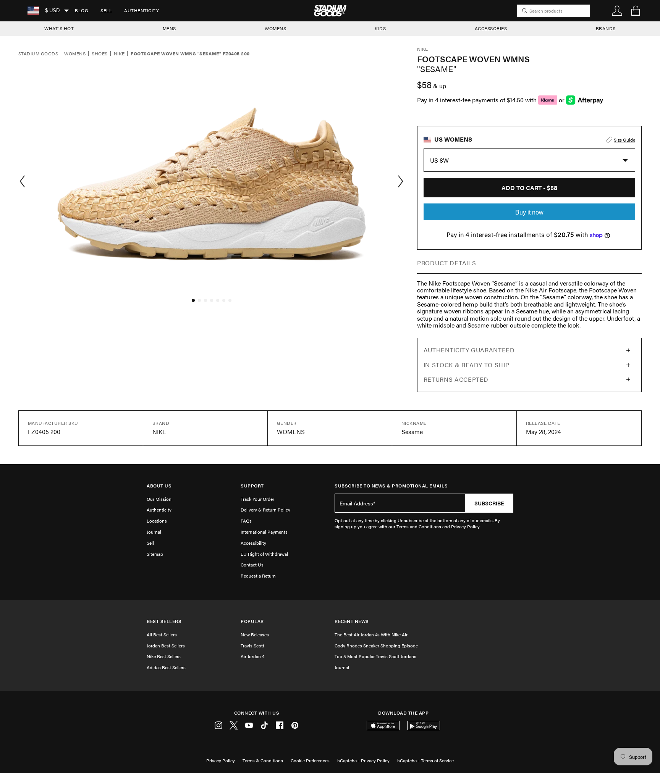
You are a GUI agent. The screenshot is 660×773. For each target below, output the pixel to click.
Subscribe (489, 503)
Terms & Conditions (263, 760)
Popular (252, 621)
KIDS (380, 28)
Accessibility (253, 542)
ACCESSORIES (491, 28)
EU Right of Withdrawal (264, 553)
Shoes (99, 53)
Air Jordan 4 (252, 656)
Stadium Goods (38, 53)
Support (252, 486)
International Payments (264, 531)
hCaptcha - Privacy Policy (363, 760)
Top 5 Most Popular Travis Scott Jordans (375, 656)
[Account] (617, 11)
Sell (106, 10)
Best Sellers (164, 621)
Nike (119, 53)
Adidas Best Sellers (166, 667)
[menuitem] (81, 10)
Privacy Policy (220, 760)
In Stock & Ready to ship (466, 364)
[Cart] (635, 11)
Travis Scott (252, 645)
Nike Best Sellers (164, 656)
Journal (154, 531)
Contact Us (252, 564)
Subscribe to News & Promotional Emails (391, 486)
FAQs (246, 520)
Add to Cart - (529, 187)
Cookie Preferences (310, 760)
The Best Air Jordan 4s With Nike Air (371, 634)
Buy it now (529, 212)
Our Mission (159, 498)
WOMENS (275, 28)
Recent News (352, 621)
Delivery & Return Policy (265, 509)
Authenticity (141, 10)
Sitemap (155, 553)
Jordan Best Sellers (166, 645)
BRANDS (606, 28)
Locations (157, 520)
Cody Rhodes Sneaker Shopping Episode (376, 645)
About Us (159, 486)
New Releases (255, 634)
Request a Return (258, 575)
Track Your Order (257, 498)
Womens (75, 53)
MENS (169, 28)
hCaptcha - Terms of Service (425, 760)
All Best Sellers (162, 634)
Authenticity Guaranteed (469, 349)
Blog (81, 10)
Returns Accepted (456, 379)
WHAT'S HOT (59, 28)
